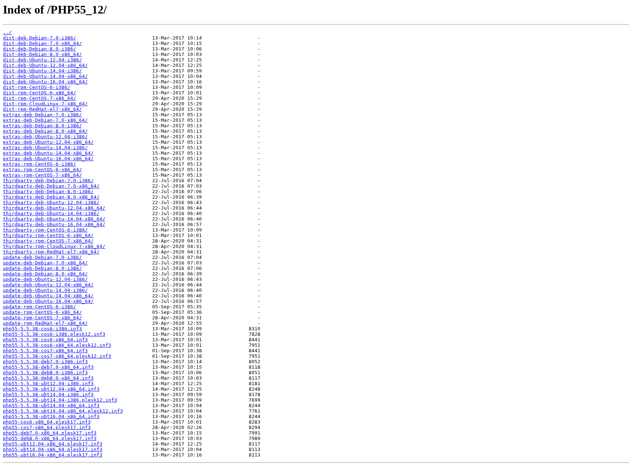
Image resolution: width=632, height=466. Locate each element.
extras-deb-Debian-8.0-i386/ (42, 125)
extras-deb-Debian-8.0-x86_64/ (45, 131)
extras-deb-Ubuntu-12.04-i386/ (45, 136)
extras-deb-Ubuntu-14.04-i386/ (45, 147)
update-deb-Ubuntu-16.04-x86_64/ (48, 301)
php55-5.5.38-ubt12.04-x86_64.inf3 (51, 389)
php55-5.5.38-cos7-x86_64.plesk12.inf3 (57, 356)
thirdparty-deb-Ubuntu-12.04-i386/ (51, 202)
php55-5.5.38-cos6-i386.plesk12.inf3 (54, 334)
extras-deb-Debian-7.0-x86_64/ (45, 120)
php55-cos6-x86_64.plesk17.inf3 (47, 422)
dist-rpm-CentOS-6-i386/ (36, 87)
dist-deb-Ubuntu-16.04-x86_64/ (45, 81)
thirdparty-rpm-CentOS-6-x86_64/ (48, 235)
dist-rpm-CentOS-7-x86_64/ (39, 98)
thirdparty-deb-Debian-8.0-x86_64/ (51, 197)
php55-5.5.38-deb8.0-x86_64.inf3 (48, 378)
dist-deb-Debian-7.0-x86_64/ (42, 43)
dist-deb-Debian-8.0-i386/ (39, 49)
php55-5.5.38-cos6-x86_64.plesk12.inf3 (57, 345)
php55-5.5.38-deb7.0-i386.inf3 (45, 361)
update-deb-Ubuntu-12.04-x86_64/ (48, 285)
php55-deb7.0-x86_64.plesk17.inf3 (50, 433)
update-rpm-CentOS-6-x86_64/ (42, 312)
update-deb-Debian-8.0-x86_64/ (45, 274)
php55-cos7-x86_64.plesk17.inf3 (47, 427)
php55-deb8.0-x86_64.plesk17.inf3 (50, 438)
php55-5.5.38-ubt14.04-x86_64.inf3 (51, 405)
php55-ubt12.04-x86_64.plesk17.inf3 (52, 444)
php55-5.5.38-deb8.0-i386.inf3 (45, 372)
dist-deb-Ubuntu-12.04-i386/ (42, 60)
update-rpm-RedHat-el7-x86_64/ (45, 323)
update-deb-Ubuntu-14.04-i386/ (45, 290)
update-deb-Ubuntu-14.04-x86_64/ (48, 295)
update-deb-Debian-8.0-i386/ (42, 268)
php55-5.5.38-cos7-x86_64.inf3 (45, 350)
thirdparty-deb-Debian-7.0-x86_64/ (51, 186)
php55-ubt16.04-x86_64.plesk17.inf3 (52, 455)
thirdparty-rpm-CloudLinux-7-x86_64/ (54, 246)
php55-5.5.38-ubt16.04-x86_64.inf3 (51, 416)
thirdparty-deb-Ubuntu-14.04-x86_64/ (54, 219)
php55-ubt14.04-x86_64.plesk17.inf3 (52, 449)
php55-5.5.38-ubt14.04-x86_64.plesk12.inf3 (63, 411)
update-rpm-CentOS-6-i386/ (39, 306)
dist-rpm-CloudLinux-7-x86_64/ (45, 103)
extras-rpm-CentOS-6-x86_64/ (42, 169)
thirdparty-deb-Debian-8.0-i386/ (48, 191)
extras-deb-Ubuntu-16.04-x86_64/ (48, 158)
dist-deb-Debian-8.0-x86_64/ (42, 54)
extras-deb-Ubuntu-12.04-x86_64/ (48, 142)
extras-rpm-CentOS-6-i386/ (39, 164)
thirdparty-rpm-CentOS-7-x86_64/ (48, 241)
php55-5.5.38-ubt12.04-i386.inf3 (48, 383)
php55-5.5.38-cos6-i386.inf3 (42, 328)
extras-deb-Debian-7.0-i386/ (42, 114)
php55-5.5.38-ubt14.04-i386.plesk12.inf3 (60, 400)
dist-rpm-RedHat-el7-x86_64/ (42, 109)
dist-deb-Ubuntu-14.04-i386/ (42, 71)
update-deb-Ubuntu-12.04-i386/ (45, 279)
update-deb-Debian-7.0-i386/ (42, 257)
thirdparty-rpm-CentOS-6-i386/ (45, 230)
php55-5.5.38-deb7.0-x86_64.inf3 (48, 367)
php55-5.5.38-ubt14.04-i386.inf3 (48, 394)
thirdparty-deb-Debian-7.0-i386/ (48, 180)
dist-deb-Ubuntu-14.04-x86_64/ (45, 76)
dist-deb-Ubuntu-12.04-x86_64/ (45, 65)
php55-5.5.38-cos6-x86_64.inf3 (45, 339)
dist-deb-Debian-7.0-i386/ (39, 38)
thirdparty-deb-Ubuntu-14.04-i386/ (51, 213)
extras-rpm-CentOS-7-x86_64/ (42, 175)
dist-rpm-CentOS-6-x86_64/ (39, 92)
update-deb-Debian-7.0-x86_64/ (45, 263)
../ (7, 32)
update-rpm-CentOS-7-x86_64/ (42, 317)
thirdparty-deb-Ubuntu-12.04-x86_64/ (54, 208)
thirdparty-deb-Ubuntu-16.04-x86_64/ (54, 224)
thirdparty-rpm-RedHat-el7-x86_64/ (51, 252)
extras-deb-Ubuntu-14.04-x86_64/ (48, 153)
